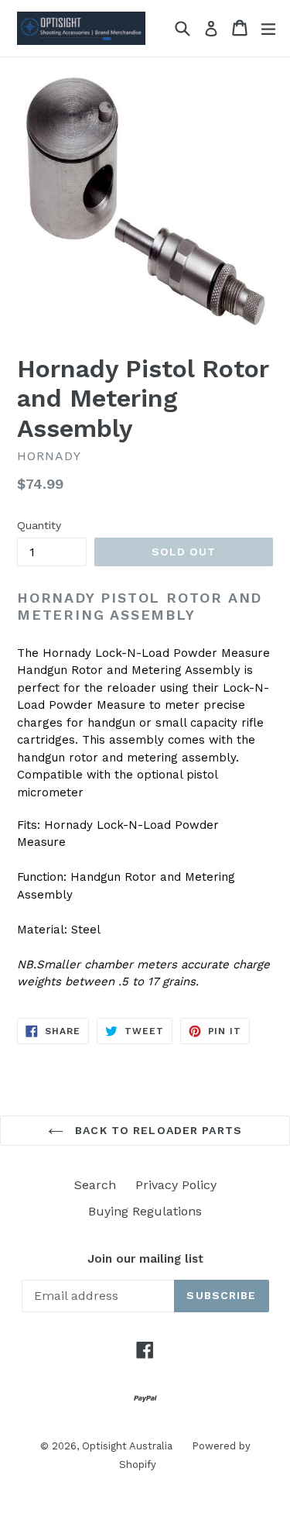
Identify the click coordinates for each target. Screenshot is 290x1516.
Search (95, 1184)
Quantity (39, 525)
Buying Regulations (145, 1211)
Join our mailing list (145, 1259)
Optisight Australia (127, 1446)
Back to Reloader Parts (156, 1130)
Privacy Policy (176, 1184)
